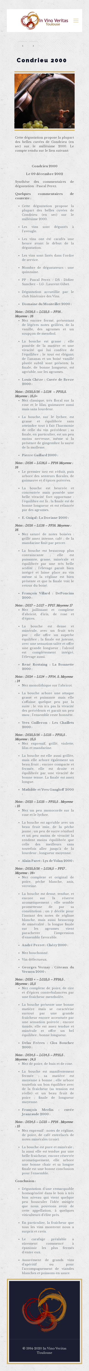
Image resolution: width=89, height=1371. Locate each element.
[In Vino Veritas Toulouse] (44, 20)
